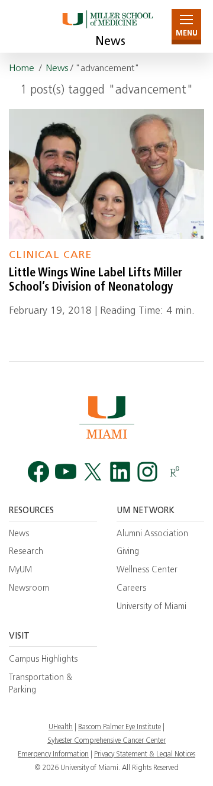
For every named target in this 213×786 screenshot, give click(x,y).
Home (21, 68)
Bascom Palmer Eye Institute (119, 727)
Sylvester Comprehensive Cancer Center (106, 741)
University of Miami (151, 607)
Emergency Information (53, 754)
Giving (128, 551)
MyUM (20, 570)
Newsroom (29, 588)
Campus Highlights (43, 659)
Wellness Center (147, 570)
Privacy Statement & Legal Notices (144, 754)
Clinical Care (50, 255)
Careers (131, 588)
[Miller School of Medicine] (107, 26)
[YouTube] (65, 472)
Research (26, 551)
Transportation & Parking (40, 684)
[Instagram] (147, 472)
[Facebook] (38, 472)
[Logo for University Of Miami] (106, 417)
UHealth (61, 727)
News (110, 42)
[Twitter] (92, 472)
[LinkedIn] (120, 472)
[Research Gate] (174, 472)
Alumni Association (152, 534)
